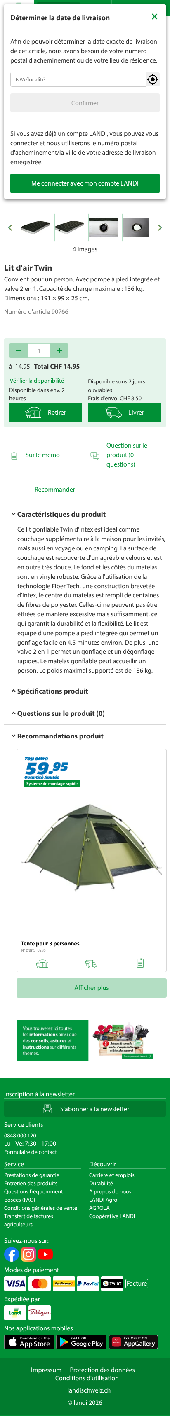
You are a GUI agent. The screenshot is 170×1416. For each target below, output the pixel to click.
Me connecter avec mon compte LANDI (85, 183)
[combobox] (78, 79)
